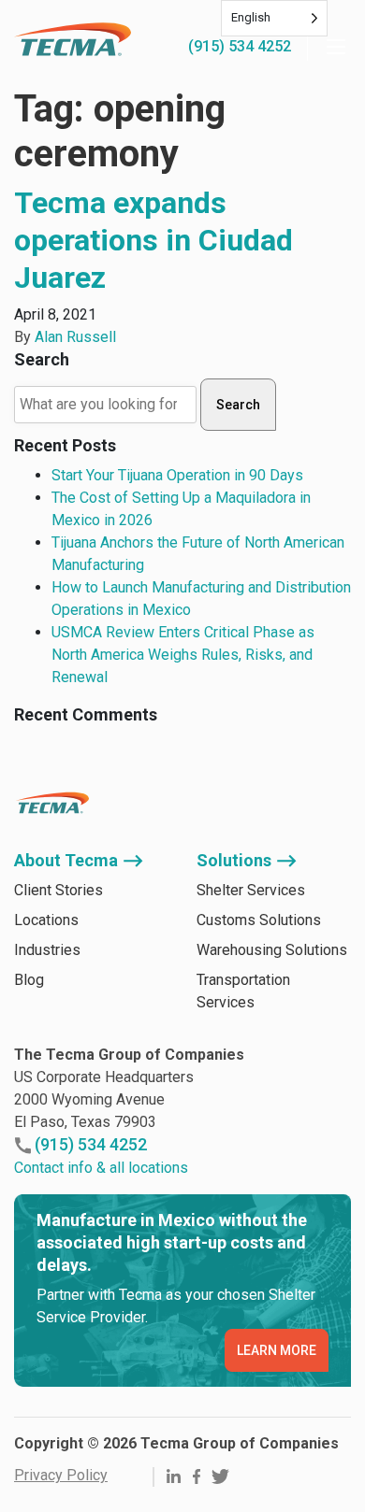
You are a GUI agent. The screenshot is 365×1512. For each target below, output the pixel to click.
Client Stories (58, 890)
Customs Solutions (259, 920)
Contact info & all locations (101, 1168)
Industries (47, 950)
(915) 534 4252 (239, 46)
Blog (29, 980)
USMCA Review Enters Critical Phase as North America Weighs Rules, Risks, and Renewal (182, 654)
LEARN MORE (276, 1350)
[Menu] (336, 46)
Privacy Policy (61, 1475)
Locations (46, 920)
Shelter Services (251, 890)
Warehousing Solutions (272, 950)
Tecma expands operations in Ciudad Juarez (153, 240)
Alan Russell (75, 337)
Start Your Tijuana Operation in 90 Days (177, 475)
